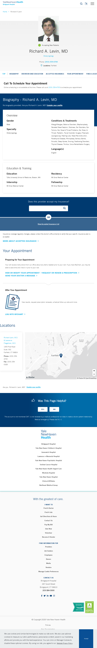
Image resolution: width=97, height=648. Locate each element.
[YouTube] (51, 596)
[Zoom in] (94, 370)
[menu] (92, 3)
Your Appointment (75, 74)
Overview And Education (32, 74)
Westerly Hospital (48, 473)
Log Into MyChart (14, 314)
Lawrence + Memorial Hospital (48, 456)
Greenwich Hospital (49, 452)
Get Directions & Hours (48, 516)
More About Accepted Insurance (20, 241)
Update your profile (54, 105)
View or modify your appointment (22, 273)
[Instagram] (54, 596)
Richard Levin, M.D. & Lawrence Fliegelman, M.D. (11, 340)
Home (5, 11)
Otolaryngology (48, 56)
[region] (61, 355)
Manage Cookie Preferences (48, 571)
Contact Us (48, 520)
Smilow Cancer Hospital (48, 465)
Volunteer (48, 533)
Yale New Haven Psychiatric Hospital (48, 460)
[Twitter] (45, 596)
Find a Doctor (49, 508)
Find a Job (48, 512)
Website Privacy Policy (65, 643)
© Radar (80, 378)
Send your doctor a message (20, 276)
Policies (48, 625)
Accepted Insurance (55, 74)
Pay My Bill (48, 525)
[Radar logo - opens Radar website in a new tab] (30, 377)
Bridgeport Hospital (48, 444)
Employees (48, 555)
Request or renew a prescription (59, 273)
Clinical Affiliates (48, 481)
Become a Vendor (48, 537)
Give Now (48, 529)
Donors (48, 559)
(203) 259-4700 (51, 62)
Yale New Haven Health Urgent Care (48, 469)
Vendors (48, 567)
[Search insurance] (65, 208)
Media (48, 563)
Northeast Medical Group (48, 485)
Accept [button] (86, 639)
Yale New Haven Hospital (49, 477)
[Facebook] (41, 596)
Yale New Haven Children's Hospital (49, 448)
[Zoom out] (94, 374)
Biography (14, 74)
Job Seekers (48, 551)
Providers (48, 547)
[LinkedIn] (47, 596)
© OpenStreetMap (90, 378)
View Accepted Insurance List (48, 224)
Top (3, 74)
